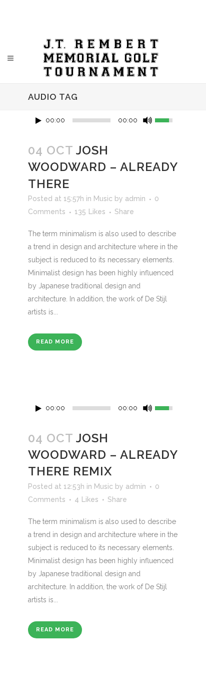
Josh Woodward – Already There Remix (103, 454)
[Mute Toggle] (147, 120)
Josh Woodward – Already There (103, 167)
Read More (55, 341)
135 (90, 211)
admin (135, 199)
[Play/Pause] (39, 120)
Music (103, 199)
